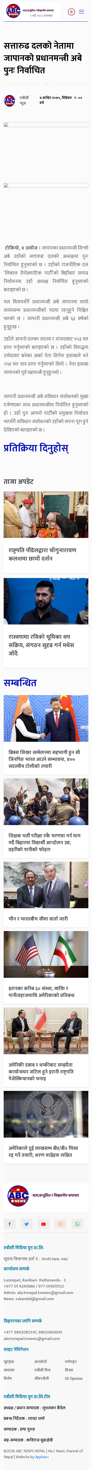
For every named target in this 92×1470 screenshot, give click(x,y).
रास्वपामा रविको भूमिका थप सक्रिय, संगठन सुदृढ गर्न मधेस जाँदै (41, 645)
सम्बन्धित (20, 683)
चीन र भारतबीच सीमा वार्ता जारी (38, 919)
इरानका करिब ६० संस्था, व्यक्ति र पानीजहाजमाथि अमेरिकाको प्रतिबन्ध (42, 992)
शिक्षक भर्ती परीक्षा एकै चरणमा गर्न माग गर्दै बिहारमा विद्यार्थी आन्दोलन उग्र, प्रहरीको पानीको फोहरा (44, 843)
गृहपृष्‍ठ (9, 1362)
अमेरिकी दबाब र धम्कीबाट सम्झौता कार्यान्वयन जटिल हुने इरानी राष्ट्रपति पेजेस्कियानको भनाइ (41, 1072)
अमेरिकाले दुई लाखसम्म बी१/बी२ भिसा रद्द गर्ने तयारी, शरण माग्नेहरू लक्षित (43, 1151)
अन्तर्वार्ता (40, 1362)
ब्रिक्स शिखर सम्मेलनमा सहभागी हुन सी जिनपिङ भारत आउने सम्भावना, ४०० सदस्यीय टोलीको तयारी (44, 759)
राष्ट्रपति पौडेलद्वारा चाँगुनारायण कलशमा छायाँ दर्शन (42, 555)
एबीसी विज (42, 1370)
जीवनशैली (41, 1378)
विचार (69, 1370)
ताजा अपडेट (19, 482)
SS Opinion (74, 1378)
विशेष (8, 1378)
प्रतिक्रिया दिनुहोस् (36, 448)
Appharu (42, 1457)
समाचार (9, 1370)
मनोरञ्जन (71, 1362)
